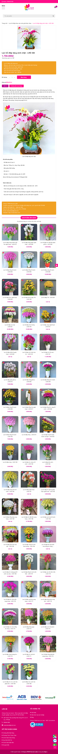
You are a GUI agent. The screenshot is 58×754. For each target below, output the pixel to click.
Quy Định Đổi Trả (7, 740)
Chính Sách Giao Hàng (9, 737)
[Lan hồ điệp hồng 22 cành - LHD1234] (10, 259)
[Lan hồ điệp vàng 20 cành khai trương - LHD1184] (29, 534)
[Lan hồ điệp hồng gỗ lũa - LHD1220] (29, 369)
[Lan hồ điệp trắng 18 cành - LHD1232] (29, 259)
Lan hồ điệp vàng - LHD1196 (10, 462)
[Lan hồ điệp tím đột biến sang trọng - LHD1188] (29, 506)
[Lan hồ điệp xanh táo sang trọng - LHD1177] (29, 589)
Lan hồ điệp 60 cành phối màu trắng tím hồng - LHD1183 (48, 546)
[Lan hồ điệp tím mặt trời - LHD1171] (29, 644)
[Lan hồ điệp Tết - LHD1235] (48, 287)
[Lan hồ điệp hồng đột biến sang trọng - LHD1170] (48, 644)
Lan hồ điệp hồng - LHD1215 (29, 434)
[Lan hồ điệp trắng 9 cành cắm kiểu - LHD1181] (29, 561)
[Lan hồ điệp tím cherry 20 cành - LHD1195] (29, 452)
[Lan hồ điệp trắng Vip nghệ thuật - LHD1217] (29, 397)
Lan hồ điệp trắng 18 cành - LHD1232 (15, 745)
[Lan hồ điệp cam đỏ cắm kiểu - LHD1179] (48, 561)
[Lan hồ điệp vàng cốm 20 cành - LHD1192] (10, 479)
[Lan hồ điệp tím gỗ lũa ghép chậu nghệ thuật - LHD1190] (48, 479)
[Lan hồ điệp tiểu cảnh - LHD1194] (48, 452)
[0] (55, 7)
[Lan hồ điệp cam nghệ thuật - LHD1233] (10, 287)
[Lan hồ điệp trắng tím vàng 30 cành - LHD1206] (48, 397)
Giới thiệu (33, 712)
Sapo (45, 752)
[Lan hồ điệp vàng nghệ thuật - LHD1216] (48, 314)
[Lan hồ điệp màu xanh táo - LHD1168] (29, 671)
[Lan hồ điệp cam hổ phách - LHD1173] (48, 616)
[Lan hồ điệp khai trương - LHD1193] (29, 314)
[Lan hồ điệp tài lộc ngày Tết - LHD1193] (29, 287)
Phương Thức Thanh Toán (9, 735)
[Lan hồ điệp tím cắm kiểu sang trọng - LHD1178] (10, 589)
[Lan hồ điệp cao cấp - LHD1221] (10, 314)
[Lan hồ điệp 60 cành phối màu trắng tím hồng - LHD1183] (48, 534)
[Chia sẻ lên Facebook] (7, 82)
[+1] (11, 82)
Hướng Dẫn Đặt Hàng (8, 733)
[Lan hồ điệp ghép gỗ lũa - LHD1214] (10, 369)
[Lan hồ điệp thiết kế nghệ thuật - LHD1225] (10, 342)
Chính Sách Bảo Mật (8, 742)
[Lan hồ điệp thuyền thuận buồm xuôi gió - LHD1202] (48, 424)
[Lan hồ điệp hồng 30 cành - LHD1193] (10, 424)
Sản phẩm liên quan (29, 218)
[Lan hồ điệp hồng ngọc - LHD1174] (29, 616)
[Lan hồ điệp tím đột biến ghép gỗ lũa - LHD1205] (48, 232)
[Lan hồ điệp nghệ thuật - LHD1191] (29, 479)
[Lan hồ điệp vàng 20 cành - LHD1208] (10, 397)
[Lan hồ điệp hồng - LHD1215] (29, 424)
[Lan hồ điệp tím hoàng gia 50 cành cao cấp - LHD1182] (10, 561)
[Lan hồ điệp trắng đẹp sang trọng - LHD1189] (10, 506)
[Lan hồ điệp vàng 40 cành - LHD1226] (48, 259)
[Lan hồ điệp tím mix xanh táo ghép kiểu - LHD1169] (10, 671)
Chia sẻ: (4, 82)
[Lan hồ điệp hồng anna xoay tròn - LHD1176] (48, 589)
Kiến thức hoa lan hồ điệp (37, 715)
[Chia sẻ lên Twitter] (8, 82)
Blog (32, 717)
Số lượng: (4, 77)
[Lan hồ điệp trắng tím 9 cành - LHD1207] (48, 369)
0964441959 (10, 1)
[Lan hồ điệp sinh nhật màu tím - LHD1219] (29, 342)
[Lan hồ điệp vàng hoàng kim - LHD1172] (10, 644)
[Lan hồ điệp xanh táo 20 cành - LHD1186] (48, 506)
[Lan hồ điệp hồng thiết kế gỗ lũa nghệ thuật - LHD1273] (10, 232)
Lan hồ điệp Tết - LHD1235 (48, 297)
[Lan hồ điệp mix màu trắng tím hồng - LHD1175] (10, 616)
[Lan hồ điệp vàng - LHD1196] (10, 452)
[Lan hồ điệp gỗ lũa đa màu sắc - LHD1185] (10, 534)
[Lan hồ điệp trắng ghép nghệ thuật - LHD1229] (29, 232)
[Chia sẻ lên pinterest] (10, 82)
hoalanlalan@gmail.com (10, 725)
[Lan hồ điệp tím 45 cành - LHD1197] (48, 342)
